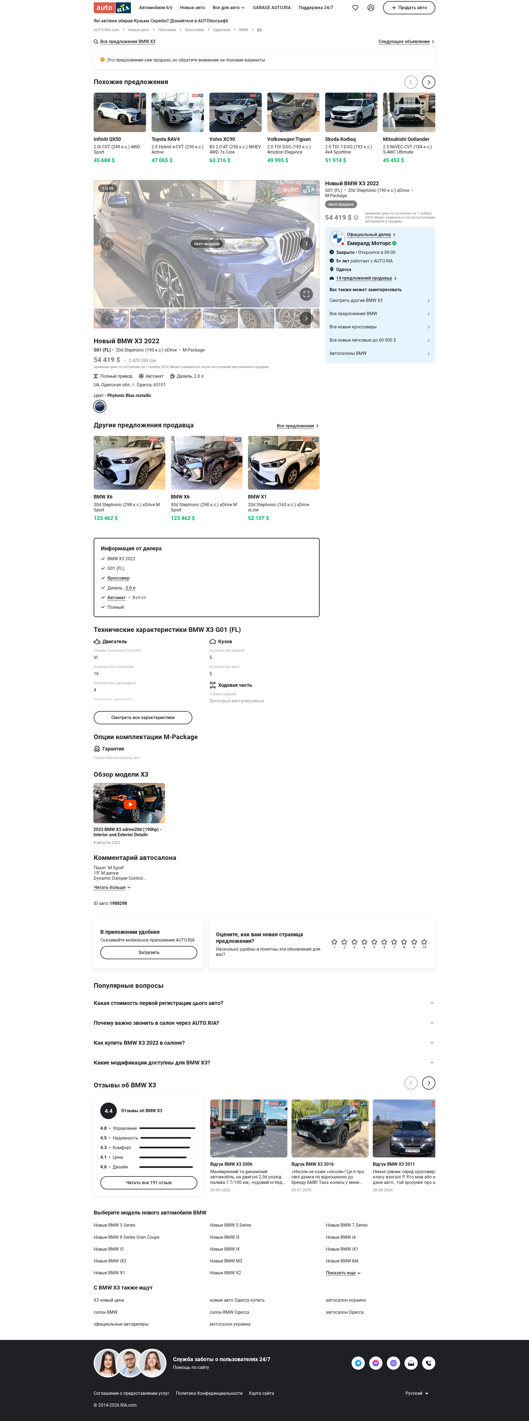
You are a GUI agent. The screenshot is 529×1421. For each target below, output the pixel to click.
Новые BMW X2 (225, 1272)
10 (424, 947)
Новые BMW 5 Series (230, 1225)
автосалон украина (346, 1300)
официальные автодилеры (121, 1324)
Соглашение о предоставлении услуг (131, 1393)
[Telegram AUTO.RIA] (358, 1363)
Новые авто (192, 7)
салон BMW (105, 1312)
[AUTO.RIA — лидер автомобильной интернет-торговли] (112, 7)
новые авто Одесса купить (237, 1300)
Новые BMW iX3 (110, 1261)
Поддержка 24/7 (316, 7)
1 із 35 (107, 188)
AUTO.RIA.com (106, 30)
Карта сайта (261, 1393)
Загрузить (149, 952)
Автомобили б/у (155, 7)
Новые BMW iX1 (342, 1249)
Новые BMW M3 (226, 1261)
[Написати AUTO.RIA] (411, 1363)
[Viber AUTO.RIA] (393, 1363)
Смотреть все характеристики (143, 717)
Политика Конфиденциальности (209, 1393)
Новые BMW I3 (224, 1237)
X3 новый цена (109, 1300)
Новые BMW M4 (342, 1261)
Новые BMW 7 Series (347, 1225)
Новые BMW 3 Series (114, 1225)
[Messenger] (375, 1363)
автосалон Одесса (345, 1312)
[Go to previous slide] (101, 463)
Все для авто (226, 7)
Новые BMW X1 (109, 1272)
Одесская (221, 30)
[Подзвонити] (428, 1363)
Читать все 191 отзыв (149, 1182)
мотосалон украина (230, 1324)
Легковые (167, 30)
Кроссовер (194, 30)
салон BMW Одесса (229, 1312)
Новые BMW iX (225, 1249)
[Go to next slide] (312, 463)
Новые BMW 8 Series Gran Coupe (126, 1237)
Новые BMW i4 (341, 1237)
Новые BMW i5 (108, 1249)
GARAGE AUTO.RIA (272, 7)
